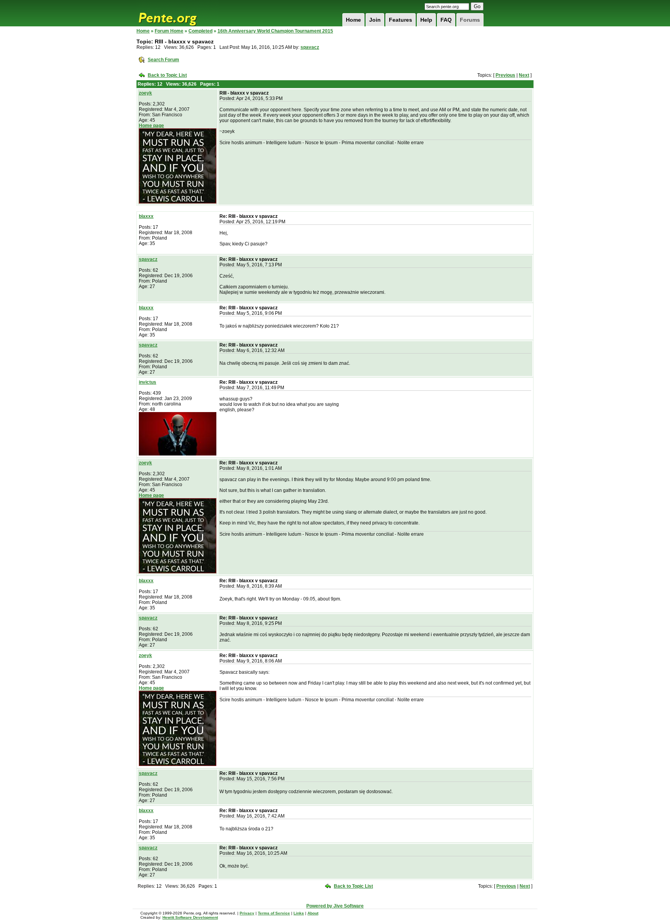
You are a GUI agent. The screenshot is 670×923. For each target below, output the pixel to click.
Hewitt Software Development (190, 917)
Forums (470, 20)
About (312, 913)
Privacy (247, 913)
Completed (200, 31)
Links (299, 913)
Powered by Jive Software (335, 906)
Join (375, 20)
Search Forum (163, 59)
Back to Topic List (167, 75)
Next (524, 75)
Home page (151, 125)
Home (353, 20)
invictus (147, 382)
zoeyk (145, 93)
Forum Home (169, 31)
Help (426, 20)
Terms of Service (274, 913)
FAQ (446, 20)
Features (400, 20)
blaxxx (146, 216)
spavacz (309, 47)
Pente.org (177, 13)
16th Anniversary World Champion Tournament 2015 (275, 31)
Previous (505, 75)
